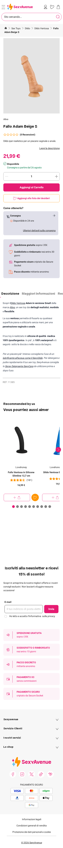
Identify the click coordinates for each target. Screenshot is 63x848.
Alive (5, 119)
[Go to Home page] (20, 7)
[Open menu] (3, 7)
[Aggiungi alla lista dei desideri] (35, 497)
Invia (51, 609)
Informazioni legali (31, 819)
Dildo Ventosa (41, 28)
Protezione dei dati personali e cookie (31, 832)
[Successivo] (58, 449)
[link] (46, 7)
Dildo (28, 28)
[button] (31, 75)
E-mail (8, 602)
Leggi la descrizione (49, 148)
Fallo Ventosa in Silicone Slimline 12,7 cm (21, 474)
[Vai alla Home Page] (5, 28)
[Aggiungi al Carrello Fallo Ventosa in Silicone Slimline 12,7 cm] (17, 497)
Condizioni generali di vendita (31, 825)
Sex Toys (16, 28)
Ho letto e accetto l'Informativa (32, 616)
